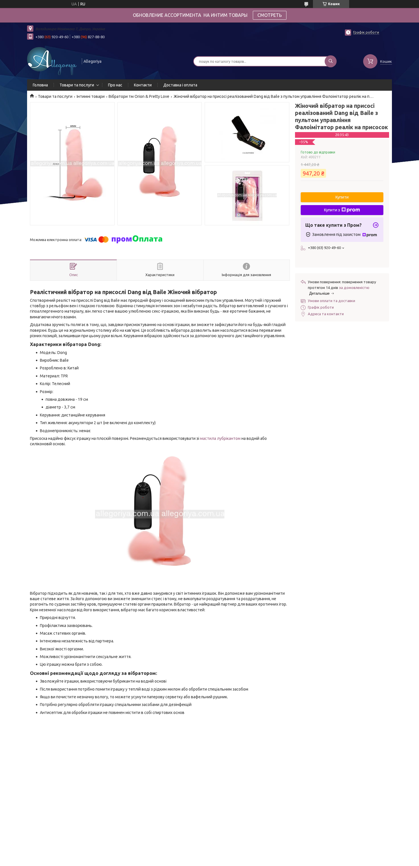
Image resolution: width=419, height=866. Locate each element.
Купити (342, 197)
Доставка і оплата (180, 85)
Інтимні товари (91, 96)
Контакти (143, 85)
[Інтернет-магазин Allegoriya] (52, 60)
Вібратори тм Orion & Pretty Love (139, 96)
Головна (40, 85)
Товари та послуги (77, 85)
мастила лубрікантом (220, 438)
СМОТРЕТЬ (269, 15)
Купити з (332, 210)
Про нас (115, 85)
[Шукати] (331, 61)
